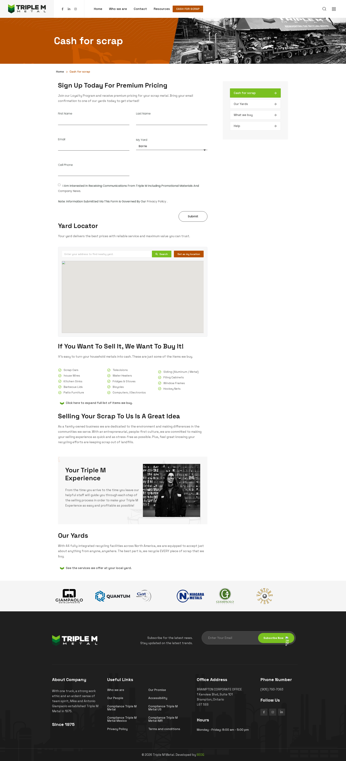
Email (61, 139)
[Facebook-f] (62, 9)
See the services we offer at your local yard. (99, 568)
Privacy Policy (156, 201)
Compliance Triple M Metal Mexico (122, 719)
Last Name (143, 114)
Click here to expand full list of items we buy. (99, 403)
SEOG (200, 755)
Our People (115, 698)
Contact (140, 9)
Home (98, 9)
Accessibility (157, 698)
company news (69, 191)
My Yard (141, 140)
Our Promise (157, 690)
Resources (162, 9)
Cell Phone (65, 165)
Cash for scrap (187, 9)
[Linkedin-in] (69, 9)
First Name (65, 114)
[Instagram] (75, 9)
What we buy (243, 115)
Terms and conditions (164, 729)
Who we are (118, 9)
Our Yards (241, 104)
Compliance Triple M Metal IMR (163, 719)
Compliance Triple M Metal (122, 707)
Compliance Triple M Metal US (163, 707)
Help (237, 126)
